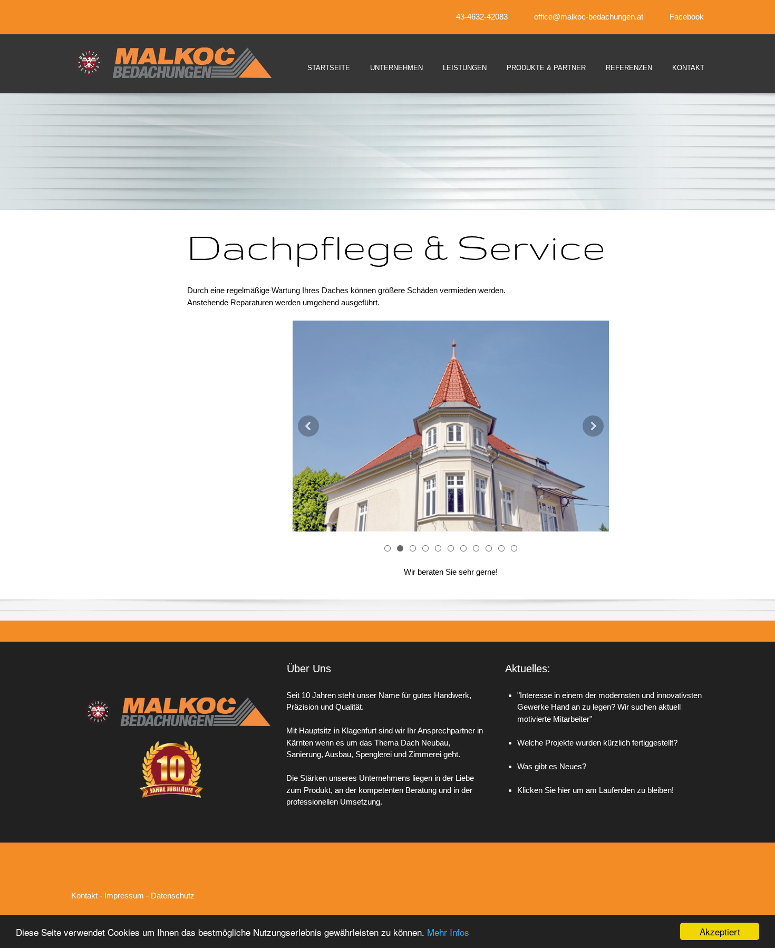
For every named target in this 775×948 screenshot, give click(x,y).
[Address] (677, 888)
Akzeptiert (720, 931)
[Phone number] (646, 888)
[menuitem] (328, 77)
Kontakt (84, 895)
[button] (451, 426)
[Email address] (662, 888)
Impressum (124, 895)
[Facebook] (693, 888)
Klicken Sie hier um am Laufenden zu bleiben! (595, 790)
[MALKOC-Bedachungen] (166, 62)
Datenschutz (173, 895)
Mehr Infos (448, 932)
